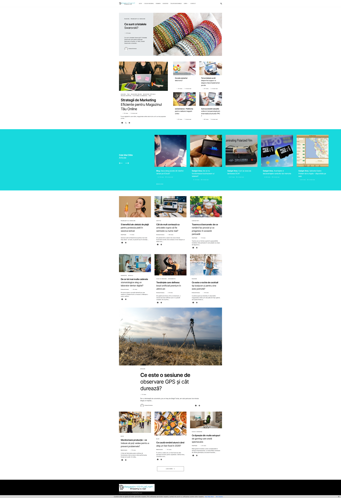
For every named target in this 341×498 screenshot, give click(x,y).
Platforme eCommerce (140, 95)
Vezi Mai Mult (209, 496)
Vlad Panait (123, 234)
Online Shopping (126, 95)
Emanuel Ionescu (133, 48)
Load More (169, 468)
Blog (122, 436)
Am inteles (219, 496)
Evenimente (172, 278)
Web (150, 95)
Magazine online (136, 94)
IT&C (128, 94)
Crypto (158, 220)
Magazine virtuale (149, 94)
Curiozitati (195, 220)
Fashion (126, 18)
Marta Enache (124, 450)
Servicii (130, 275)
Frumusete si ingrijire (138, 18)
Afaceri (123, 94)
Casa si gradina (161, 278)
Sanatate (124, 275)
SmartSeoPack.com (137, 493)
